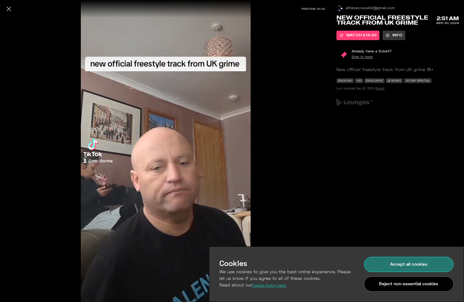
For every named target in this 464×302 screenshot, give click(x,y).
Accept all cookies (408, 265)
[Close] (9, 9)
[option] (357, 35)
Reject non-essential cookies (408, 284)
